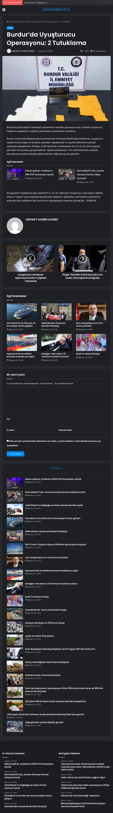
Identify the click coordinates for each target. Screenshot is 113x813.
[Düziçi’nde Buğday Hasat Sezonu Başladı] (15, 666)
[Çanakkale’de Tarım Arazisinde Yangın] (15, 613)
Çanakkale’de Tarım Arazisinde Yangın (46, 609)
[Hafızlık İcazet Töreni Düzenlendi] (15, 679)
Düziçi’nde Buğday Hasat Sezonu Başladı (47, 662)
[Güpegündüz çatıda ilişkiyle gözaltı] (15, 726)
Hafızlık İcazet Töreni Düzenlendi (42, 675)
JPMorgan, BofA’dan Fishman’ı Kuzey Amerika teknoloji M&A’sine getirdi (45, 714)
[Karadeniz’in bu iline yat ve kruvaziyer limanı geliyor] (22, 311)
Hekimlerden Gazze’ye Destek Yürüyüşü (53, 324)
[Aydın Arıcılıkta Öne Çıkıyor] (15, 640)
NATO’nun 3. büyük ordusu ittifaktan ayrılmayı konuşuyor (55, 544)
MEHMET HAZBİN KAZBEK (23, 51)
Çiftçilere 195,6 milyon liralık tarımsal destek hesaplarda (55, 701)
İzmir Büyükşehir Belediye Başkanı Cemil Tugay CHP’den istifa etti (60, 649)
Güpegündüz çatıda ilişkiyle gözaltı (44, 722)
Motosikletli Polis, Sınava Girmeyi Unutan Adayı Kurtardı (90, 174)
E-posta (11, 430)
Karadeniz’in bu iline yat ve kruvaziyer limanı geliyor (21, 324)
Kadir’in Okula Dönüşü (88, 353)
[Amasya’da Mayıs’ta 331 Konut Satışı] (15, 626)
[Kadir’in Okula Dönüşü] (91, 342)
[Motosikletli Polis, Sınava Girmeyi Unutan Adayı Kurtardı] (67, 174)
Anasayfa (13, 21)
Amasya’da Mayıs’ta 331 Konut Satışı (45, 622)
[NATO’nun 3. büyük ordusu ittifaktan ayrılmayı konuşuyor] (15, 548)
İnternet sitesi (65, 430)
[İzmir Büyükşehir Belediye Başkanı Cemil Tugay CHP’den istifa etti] (15, 653)
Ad (9, 419)
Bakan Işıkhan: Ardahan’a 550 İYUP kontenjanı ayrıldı (53, 479)
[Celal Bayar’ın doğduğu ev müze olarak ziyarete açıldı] (15, 509)
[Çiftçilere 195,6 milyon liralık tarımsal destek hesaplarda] (15, 705)
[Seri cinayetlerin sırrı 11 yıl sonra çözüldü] (91, 311)
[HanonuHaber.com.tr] (56, 9)
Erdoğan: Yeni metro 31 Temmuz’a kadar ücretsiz (55, 355)
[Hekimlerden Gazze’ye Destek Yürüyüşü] (56, 311)
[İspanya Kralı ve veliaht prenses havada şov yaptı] (22, 342)
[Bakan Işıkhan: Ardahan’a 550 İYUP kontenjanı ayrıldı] (15, 174)
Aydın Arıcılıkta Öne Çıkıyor (39, 636)
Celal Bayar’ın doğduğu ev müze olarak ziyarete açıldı (48, 2)
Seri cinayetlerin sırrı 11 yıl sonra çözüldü (89, 324)
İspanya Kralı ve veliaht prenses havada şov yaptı (21, 355)
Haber (22, 21)
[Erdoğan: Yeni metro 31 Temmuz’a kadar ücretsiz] (56, 342)
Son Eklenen (56, 468)
